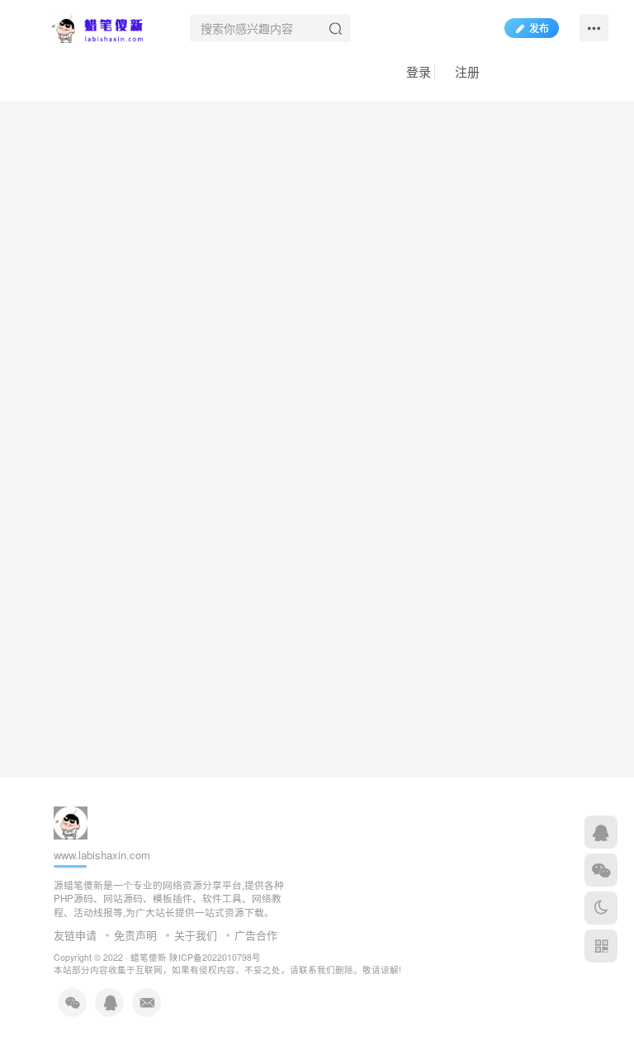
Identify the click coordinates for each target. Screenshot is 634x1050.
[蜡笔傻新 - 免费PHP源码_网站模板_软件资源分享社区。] (97, 25)
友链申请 (75, 935)
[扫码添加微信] (600, 870)
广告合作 (255, 935)
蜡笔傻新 (148, 957)
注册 (466, 71)
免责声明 (135, 935)
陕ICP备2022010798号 (215, 957)
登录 (417, 71)
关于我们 (195, 935)
